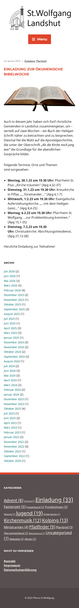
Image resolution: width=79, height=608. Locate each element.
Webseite (16, 539)
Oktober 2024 (12, 352)
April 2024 (10, 380)
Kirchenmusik (22, 520)
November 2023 (14, 404)
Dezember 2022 (14, 442)
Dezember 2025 (14, 295)
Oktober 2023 (12, 408)
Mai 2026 (10, 281)
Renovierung (37, 533)
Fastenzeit (15, 506)
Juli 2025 (9, 319)
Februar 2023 (12, 432)
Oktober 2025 (12, 304)
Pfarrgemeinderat (16, 533)
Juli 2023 (9, 413)
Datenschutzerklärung (20, 570)
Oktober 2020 (12, 461)
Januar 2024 (11, 394)
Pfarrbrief (41, 61)
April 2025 (10, 328)
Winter (30, 539)
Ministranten (16, 527)
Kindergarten (52, 514)
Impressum (12, 565)
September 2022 (14, 456)
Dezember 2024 (14, 342)
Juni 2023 (10, 418)
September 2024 (14, 356)
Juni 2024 (10, 371)
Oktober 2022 (12, 451)
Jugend (29, 513)
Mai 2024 (10, 375)
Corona (29, 501)
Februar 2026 (12, 290)
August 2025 (12, 314)
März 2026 (10, 285)
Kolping (55, 520)
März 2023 (10, 427)
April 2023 (10, 423)
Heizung (9, 514)
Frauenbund (35, 507)
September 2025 (14, 309)
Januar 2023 (11, 437)
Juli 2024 (9, 366)
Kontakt (10, 561)
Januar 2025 (11, 337)
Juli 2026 (9, 271)
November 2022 (14, 446)
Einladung (30, 61)
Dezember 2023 (14, 399)
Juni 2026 (10, 276)
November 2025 (14, 300)
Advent (13, 500)
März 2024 (10, 385)
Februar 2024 (12, 389)
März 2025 (10, 333)
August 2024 (12, 361)
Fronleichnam (56, 507)
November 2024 (14, 347)
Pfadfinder (42, 527)
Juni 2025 (10, 323)
